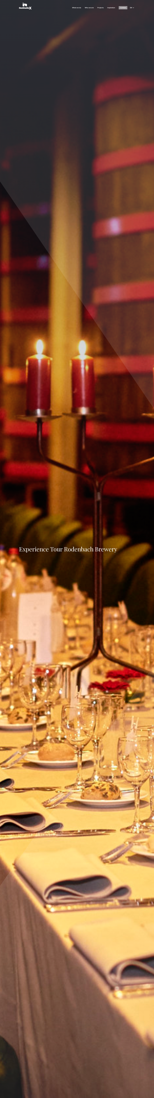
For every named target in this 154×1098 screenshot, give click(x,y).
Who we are (89, 8)
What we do (76, 8)
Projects (100, 8)
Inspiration (111, 8)
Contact (123, 8)
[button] (132, 7)
